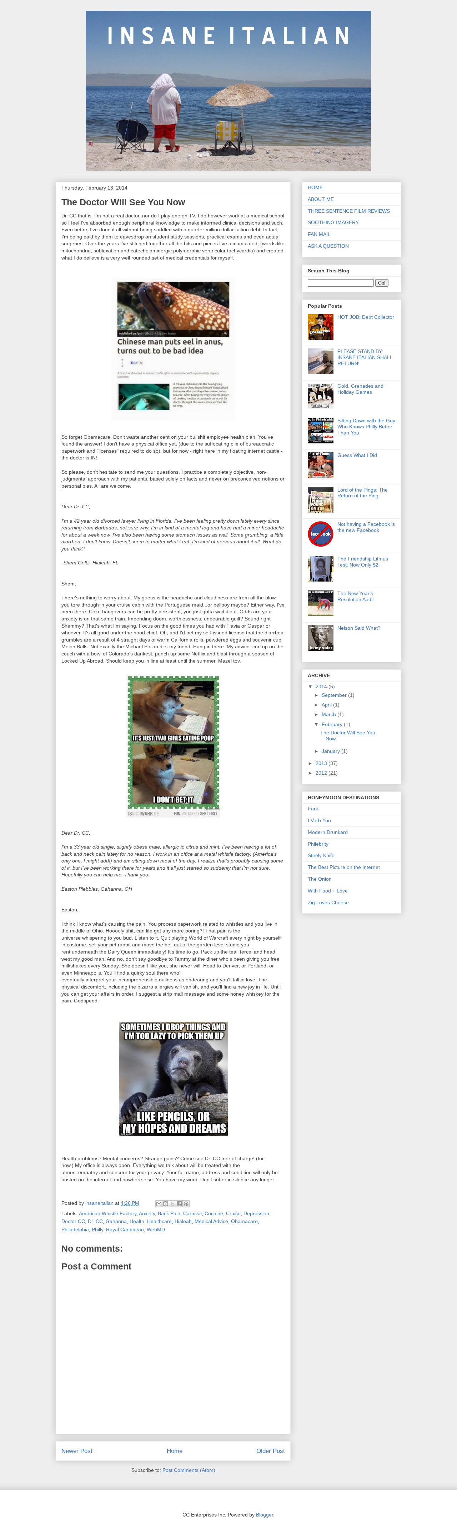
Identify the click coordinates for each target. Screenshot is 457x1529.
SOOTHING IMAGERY (333, 222)
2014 (322, 686)
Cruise (233, 1213)
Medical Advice (211, 1221)
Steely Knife (321, 855)
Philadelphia (75, 1229)
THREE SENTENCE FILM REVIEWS (349, 211)
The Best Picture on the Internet (344, 867)
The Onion (320, 879)
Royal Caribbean (125, 1229)
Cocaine (214, 1213)
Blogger (264, 1515)
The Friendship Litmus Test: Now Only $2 (362, 562)
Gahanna (116, 1221)
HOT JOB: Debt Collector (365, 317)
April (327, 705)
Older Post (270, 1451)
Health (137, 1221)
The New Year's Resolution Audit (355, 596)
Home (174, 1451)
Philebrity (318, 844)
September (335, 695)
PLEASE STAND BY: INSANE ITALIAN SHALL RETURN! (364, 357)
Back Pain (169, 1213)
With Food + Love (328, 891)
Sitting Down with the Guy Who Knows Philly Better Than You (366, 427)
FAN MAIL (319, 234)
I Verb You (319, 820)
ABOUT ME (321, 199)
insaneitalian (100, 1203)
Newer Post (76, 1451)
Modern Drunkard (328, 832)
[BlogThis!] (165, 1203)
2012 (322, 773)
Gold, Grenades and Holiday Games (360, 389)
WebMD (156, 1229)
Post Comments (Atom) (188, 1470)
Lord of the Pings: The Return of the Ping (362, 493)
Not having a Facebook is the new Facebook (366, 527)
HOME (315, 187)
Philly (97, 1229)
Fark (313, 808)
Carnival (192, 1213)
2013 (322, 763)
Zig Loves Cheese (328, 902)
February (333, 724)
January (331, 751)
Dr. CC (95, 1221)
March (329, 714)
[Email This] (158, 1203)
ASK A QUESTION (328, 246)
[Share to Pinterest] (186, 1203)
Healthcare (159, 1221)
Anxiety (147, 1213)
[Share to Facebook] (179, 1203)
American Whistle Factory (107, 1213)
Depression (256, 1213)
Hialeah (183, 1221)
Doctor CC (73, 1221)
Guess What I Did (357, 455)
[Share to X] (172, 1203)
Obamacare (244, 1221)
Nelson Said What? (359, 628)
